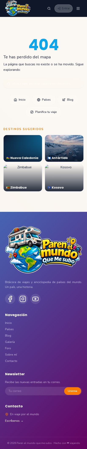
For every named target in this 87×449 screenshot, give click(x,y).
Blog (70, 100)
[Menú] (78, 8)
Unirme (72, 391)
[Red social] (10, 299)
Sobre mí (11, 355)
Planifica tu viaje (46, 112)
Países (46, 100)
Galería (10, 342)
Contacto (11, 361)
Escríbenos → (14, 421)
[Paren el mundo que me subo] (17, 8)
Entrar (66, 8)
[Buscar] (49, 8)
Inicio (22, 100)
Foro (8, 348)
